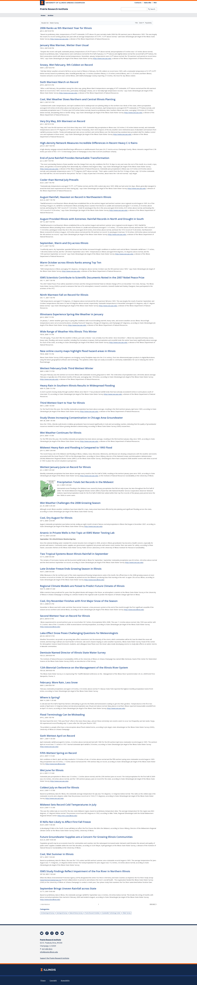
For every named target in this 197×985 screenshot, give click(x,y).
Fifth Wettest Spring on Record (58, 753)
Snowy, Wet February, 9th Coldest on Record (66, 64)
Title (136, 23)
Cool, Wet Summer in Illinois (57, 854)
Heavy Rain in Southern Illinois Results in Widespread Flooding (77, 385)
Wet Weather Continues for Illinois (60, 432)
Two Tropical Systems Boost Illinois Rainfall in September (74, 553)
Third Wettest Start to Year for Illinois (62, 402)
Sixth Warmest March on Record (59, 82)
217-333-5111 (47, 949)
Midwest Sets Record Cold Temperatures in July (68, 804)
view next (153, 904)
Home (43, 15)
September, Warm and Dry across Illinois (64, 243)
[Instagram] (52, 933)
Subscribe (147, 3)
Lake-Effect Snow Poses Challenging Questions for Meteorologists (79, 633)
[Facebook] (47, 933)
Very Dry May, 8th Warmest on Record (62, 121)
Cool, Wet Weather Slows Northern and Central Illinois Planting (77, 99)
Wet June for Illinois (52, 770)
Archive (50, 15)
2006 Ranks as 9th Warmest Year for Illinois (66, 28)
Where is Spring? (50, 697)
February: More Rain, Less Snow (59, 682)
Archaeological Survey (47, 913)
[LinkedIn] (57, 933)
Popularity (148, 23)
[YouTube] (62, 933)
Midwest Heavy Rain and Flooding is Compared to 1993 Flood (76, 447)
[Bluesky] (41, 933)
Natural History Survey (76, 913)
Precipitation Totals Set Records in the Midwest (85, 482)
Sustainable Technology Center (111, 913)
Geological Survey (62, 913)
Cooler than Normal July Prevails (59, 179)
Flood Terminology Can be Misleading (62, 714)
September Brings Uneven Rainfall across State (68, 888)
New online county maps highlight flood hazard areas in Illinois (78, 351)
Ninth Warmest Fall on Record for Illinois (64, 294)
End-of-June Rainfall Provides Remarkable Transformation (74, 158)
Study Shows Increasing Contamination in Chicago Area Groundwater (81, 417)
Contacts (138, 3)
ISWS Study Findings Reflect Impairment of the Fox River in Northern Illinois (85, 871)
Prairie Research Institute (54, 9)
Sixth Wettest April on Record (57, 735)
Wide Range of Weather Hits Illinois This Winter (68, 331)
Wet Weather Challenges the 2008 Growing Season (70, 503)
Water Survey (127, 913)
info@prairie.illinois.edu (49, 952)
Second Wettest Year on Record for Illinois (65, 615)
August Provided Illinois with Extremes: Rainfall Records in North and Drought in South (92, 219)
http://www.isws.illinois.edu (94, 580)
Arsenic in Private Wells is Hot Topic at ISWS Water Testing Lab (77, 532)
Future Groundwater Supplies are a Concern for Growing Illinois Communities (86, 836)
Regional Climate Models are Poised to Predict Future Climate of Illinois (82, 586)
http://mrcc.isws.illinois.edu (67, 816)
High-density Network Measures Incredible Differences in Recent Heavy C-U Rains (88, 143)
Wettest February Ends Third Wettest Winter (66, 368)
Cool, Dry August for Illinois (56, 517)
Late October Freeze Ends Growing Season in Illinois (70, 568)
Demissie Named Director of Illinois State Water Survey (73, 652)
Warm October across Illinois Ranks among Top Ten (70, 262)
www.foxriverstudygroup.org (51, 880)
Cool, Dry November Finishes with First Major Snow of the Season (79, 601)
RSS (155, 3)
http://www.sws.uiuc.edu (59, 39)
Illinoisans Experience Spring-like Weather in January (71, 314)
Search (152, 9)
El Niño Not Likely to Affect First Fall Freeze (65, 822)
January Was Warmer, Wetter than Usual (64, 45)
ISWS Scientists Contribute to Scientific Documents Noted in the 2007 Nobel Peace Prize (92, 277)
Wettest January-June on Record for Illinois (65, 467)
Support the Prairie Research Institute (54, 958)
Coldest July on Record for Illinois (59, 787)
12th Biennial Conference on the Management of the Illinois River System (84, 667)
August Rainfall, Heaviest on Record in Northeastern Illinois (75, 197)
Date (141, 23)
